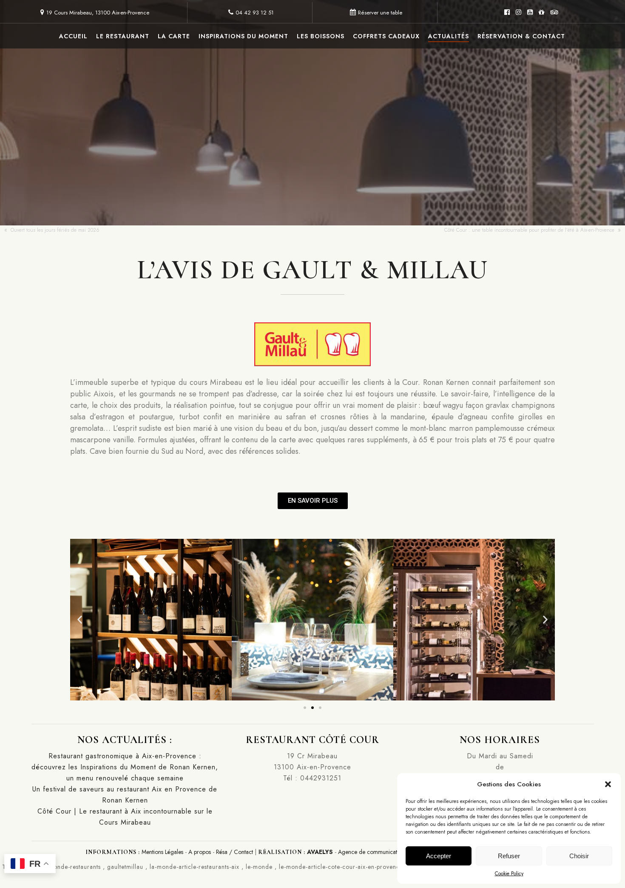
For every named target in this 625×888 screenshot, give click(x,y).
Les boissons (320, 36)
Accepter (438, 856)
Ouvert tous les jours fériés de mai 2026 (55, 229)
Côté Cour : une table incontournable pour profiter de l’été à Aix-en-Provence (529, 229)
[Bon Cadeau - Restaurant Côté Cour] (541, 13)
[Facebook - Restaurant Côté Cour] (507, 13)
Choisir (579, 856)
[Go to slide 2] (312, 707)
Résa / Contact (234, 852)
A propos (199, 852)
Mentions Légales (162, 852)
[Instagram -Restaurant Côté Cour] (518, 13)
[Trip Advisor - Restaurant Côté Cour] (554, 13)
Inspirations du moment (243, 36)
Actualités (448, 36)
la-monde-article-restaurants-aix (194, 866)
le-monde (259, 866)
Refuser (509, 856)
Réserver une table (380, 13)
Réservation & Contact (521, 36)
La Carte (174, 36)
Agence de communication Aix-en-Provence (393, 852)
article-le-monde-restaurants (61, 866)
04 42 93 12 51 (255, 13)
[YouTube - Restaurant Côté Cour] (530, 13)
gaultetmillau (125, 866)
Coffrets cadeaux (386, 36)
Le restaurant (122, 36)
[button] (608, 784)
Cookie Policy (509, 873)
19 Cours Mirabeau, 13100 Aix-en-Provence (97, 13)
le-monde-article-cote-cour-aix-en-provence (341, 866)
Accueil (73, 36)
